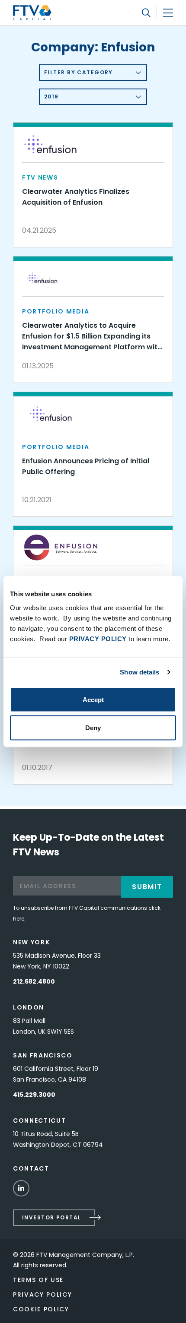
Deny (93, 727)
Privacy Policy (42, 1294)
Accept (93, 699)
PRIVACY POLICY (98, 638)
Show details (139, 672)
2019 (51, 96)
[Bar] (168, 12)
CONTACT (31, 1168)
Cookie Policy (41, 1309)
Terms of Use (38, 1280)
